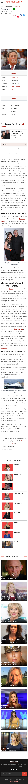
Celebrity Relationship (8, 449)
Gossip (17, 764)
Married (7, 764)
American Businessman (8, 446)
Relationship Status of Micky (11, 148)
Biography (12, 764)
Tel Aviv (14, 90)
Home (3, 764)
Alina (4, 578)
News (25, 764)
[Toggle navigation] (2, 1)
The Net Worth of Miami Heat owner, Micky (15, 151)
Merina (4, 600)
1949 (17, 77)
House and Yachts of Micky (11, 154)
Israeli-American (16, 86)
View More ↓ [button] (14, 93)
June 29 (14, 77)
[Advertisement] (14, 34)
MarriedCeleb (14, 2)
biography (9, 6)
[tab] (14, 144)
